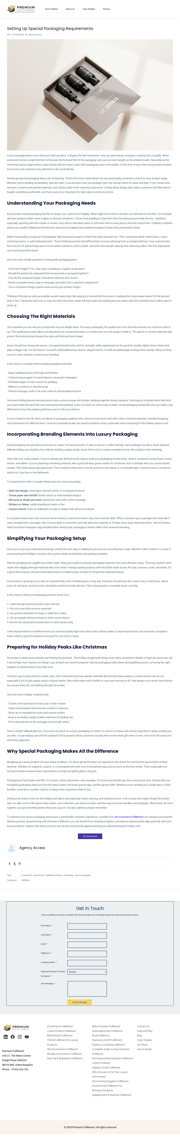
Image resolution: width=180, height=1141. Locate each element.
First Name (46, 925)
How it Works (144, 1049)
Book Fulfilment (101, 1035)
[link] (90, 41)
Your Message (48, 983)
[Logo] (21, 9)
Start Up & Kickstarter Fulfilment (65, 1058)
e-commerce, (27, 875)
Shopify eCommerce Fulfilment (64, 1053)
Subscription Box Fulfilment (107, 1030)
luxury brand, (39, 875)
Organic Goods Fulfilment (106, 1067)
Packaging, (69, 875)
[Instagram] (19, 1037)
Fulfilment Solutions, (54, 875)
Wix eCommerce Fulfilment (62, 1049)
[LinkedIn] (5, 1037)
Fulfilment (25, 880)
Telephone (46, 953)
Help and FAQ (144, 1030)
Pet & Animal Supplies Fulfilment (110, 1081)
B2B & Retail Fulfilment (59, 1035)
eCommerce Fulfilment (60, 1026)
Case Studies (144, 1040)
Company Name (49, 962)
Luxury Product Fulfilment (61, 1030)
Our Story (142, 1044)
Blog (139, 1035)
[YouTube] (27, 1037)
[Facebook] (12, 1037)
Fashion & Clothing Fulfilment (108, 1044)
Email (44, 944)
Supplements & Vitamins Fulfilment (111, 1094)
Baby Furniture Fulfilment (106, 1026)
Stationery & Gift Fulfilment (107, 1040)
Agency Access (34, 34)
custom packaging (82, 875)
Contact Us (143, 1026)
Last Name (46, 935)
